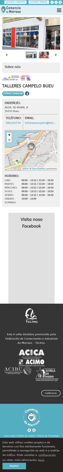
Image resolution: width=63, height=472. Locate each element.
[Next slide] (56, 55)
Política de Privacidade (48, 436)
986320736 (13, 122)
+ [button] (9, 135)
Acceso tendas (38, 2)
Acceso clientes (15, 2)
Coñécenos (51, 393)
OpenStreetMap (39, 169)
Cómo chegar (13, 93)
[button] (31, 55)
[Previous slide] (6, 55)
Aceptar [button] (14, 465)
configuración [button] (47, 455)
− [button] (9, 140)
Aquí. (41, 460)
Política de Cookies (26, 436)
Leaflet (25, 169)
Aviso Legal (9, 436)
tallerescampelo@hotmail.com (41, 122)
